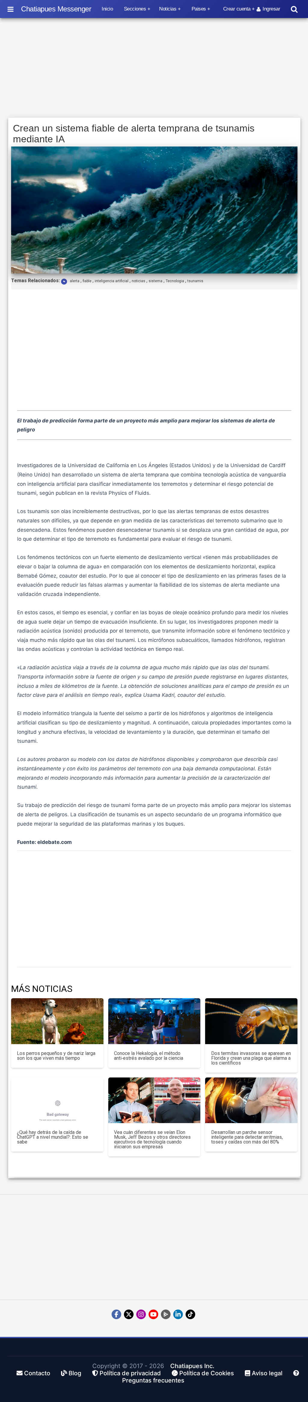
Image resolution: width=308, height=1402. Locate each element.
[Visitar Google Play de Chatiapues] (166, 1314)
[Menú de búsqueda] (294, 9)
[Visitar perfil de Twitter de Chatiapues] (129, 1314)
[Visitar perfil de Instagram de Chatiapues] (141, 1314)
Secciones (135, 9)
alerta (74, 281)
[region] (154, 68)
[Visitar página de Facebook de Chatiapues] (116, 1314)
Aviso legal (266, 1373)
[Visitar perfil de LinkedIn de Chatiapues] (178, 1314)
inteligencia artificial (111, 281)
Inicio (107, 9)
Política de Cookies (206, 1373)
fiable (87, 281)
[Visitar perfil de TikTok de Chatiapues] (190, 1314)
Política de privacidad (129, 1373)
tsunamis (195, 281)
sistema (155, 281)
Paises (199, 9)
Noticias (167, 9)
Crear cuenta (237, 9)
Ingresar (271, 9)
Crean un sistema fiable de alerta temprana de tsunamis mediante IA (133, 133)
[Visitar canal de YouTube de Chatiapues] (153, 1314)
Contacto (36, 1373)
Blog (74, 1373)
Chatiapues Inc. (192, 1366)
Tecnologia (175, 281)
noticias (138, 281)
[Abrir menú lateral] (11, 9)
